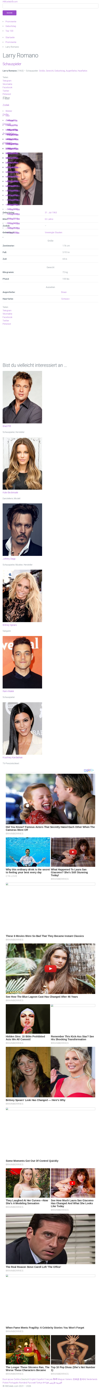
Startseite (10, 37)
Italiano (68, 1379)
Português (13, 1382)
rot (7, 191)
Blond (8, 149)
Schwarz (65, 299)
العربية (59, 1382)
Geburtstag (11, 26)
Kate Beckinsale (10, 492)
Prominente (11, 21)
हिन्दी (55, 1379)
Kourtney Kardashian (13, 757)
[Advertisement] (50, 344)
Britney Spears (10, 625)
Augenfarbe (71, 71)
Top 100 (9, 31)
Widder (9, 111)
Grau (8, 158)
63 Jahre (49, 219)
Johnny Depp (9, 558)
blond (8, 163)
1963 (54, 212)
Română (23, 1382)
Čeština (17, 1379)
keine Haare (11, 181)
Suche (9, 13)
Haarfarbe (82, 71)
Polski (5, 1382)
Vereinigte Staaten (53, 232)
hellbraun (10, 177)
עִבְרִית (46, 1382)
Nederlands (92, 1379)
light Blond (10, 186)
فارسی (52, 1382)
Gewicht (50, 71)
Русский (32, 1382)
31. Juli (48, 212)
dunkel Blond (11, 167)
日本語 (76, 1379)
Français (49, 1379)
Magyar (61, 1379)
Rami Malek (8, 691)
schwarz (9, 195)
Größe (42, 71)
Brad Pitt (7, 426)
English (32, 1379)
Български (8, 1379)
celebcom (10, 1)
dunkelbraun (11, 153)
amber (9, 139)
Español (40, 1379)
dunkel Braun (11, 172)
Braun (8, 153)
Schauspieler (12, 64)
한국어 (83, 1379)
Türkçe (39, 1382)
